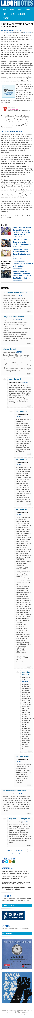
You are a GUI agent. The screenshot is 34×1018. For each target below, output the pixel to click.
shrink (29, 32)
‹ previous (19, 850)
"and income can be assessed (15, 293)
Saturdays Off (15, 379)
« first (8, 850)
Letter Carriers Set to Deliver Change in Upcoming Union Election (15, 877)
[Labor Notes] (17, 3)
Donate (20, 9)
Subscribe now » (7, 933)
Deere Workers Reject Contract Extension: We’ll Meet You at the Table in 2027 (16, 883)
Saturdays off (21, 509)
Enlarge (25, 32)
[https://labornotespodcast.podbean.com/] (17, 968)
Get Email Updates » (8, 905)
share (28, 311)
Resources (21, 14)
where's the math (10, 349)
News (12, 14)
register (11, 32)
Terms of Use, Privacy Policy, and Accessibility (17, 1014)
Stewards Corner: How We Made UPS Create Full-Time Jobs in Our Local (16, 888)
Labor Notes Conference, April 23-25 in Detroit (8, 93)
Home (4, 9)
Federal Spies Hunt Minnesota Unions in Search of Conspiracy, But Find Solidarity (15, 872)
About (12, 9)
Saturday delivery (23, 756)
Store (28, 9)
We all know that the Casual (14, 791)
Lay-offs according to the (19, 819)
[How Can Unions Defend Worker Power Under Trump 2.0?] (17, 1001)
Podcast (5, 18)
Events (5, 14)
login (7, 32)
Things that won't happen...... (15, 317)
